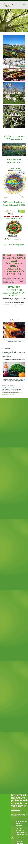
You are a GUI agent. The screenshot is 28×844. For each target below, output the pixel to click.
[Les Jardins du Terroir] (8, 5)
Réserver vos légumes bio (8, 394)
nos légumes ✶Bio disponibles (10, 387)
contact (20, 392)
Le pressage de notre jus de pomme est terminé (13, 351)
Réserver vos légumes (14, 245)
